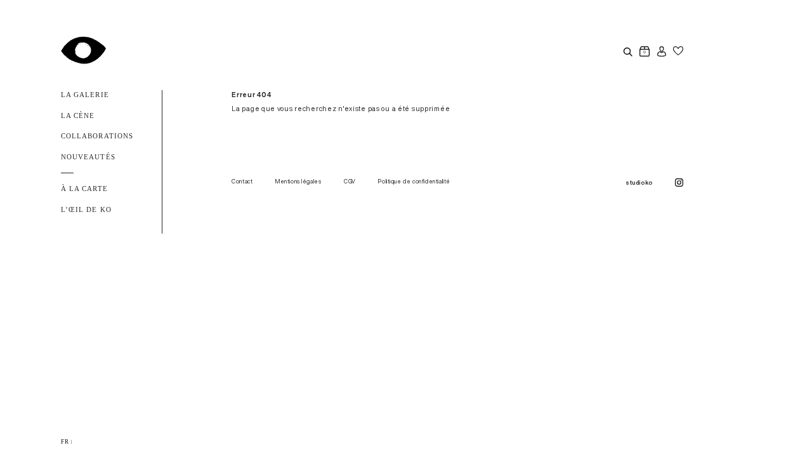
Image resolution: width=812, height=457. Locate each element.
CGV (350, 181)
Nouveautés (88, 157)
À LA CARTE (84, 188)
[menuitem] (65, 441)
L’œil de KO (86, 209)
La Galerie (85, 94)
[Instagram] (679, 183)
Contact (242, 181)
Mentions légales (298, 181)
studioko (639, 182)
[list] (406, 441)
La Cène (78, 115)
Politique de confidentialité (414, 181)
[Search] (627, 51)
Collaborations (97, 136)
